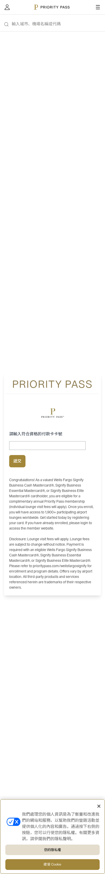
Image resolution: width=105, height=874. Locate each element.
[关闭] (98, 806)
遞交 (17, 461)
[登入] (7, 7)
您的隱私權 (52, 849)
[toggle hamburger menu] (98, 7)
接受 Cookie (52, 864)
